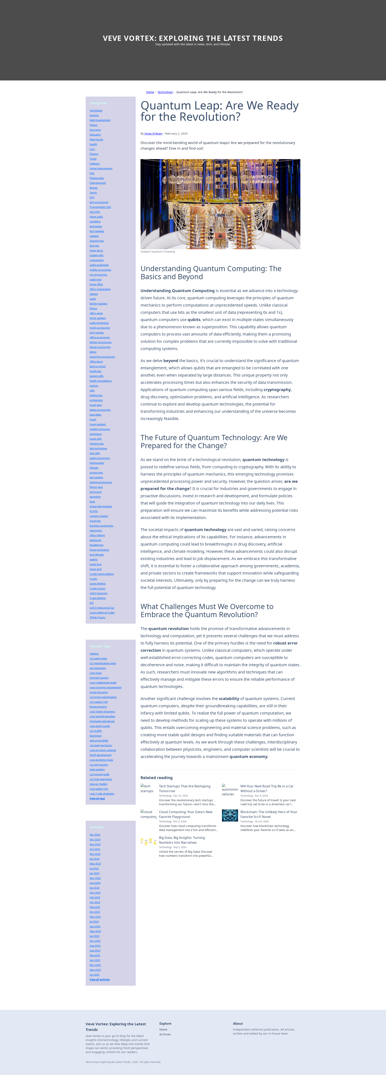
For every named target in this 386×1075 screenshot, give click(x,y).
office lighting (97, 535)
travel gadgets (98, 424)
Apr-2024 (95, 834)
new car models (98, 784)
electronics (96, 530)
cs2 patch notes (98, 658)
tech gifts (95, 453)
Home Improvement (101, 168)
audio (93, 299)
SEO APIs (95, 212)
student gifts (97, 255)
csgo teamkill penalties (102, 716)
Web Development (100, 120)
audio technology (99, 323)
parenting (95, 496)
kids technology (98, 448)
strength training (99, 678)
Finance (94, 154)
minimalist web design (102, 721)
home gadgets (98, 318)
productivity (96, 400)
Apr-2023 (95, 902)
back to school (98, 366)
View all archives (100, 979)
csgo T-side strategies (102, 793)
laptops (94, 294)
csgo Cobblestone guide (103, 682)
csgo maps (96, 673)
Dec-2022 (95, 941)
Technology (165, 92)
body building (97, 769)
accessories (96, 472)
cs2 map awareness (101, 779)
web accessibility (99, 740)
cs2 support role (99, 702)
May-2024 (95, 931)
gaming (94, 385)
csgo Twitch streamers (102, 711)
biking (93, 352)
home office (96, 284)
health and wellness (101, 381)
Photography (97, 178)
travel (93, 419)
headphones (97, 545)
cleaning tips (97, 241)
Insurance (95, 130)
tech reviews (97, 332)
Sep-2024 (95, 926)
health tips (95, 371)
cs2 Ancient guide (99, 774)
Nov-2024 (95, 844)
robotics (94, 653)
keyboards (95, 540)
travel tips (95, 521)
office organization (100, 289)
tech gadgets (97, 231)
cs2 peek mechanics (101, 745)
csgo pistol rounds (100, 726)
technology (96, 226)
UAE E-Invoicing (98, 593)
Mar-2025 (95, 965)
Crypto (93, 579)
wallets (94, 559)
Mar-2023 (95, 878)
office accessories (100, 337)
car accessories (98, 274)
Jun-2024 (95, 888)
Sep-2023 (95, 950)
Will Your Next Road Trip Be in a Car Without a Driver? (267, 788)
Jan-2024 (95, 859)
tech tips (94, 245)
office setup (96, 313)
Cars (92, 149)
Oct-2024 (95, 849)
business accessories (101, 525)
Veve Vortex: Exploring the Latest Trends (193, 38)
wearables (95, 414)
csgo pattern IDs (99, 789)
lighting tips (96, 395)
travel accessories (100, 328)
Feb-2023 (95, 907)
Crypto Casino (97, 588)
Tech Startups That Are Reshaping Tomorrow (184, 788)
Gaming (94, 115)
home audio (96, 216)
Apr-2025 (95, 960)
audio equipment (99, 265)
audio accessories (100, 458)
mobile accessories (100, 270)
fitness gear (96, 487)
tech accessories (99, 202)
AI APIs (94, 511)
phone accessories (100, 347)
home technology (99, 550)
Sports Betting (98, 583)
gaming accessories (101, 482)
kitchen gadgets (98, 303)
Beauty (94, 187)
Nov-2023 (95, 854)
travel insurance (99, 692)
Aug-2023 (95, 945)
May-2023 (95, 863)
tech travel (96, 492)
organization (97, 260)
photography (97, 463)
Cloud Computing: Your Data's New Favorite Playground (186, 814)
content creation (99, 516)
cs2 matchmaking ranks (103, 663)
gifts (92, 390)
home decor (96, 250)
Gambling (95, 221)
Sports (93, 192)
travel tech (96, 564)
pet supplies (96, 477)
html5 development (100, 755)
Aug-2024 (95, 883)
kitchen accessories (101, 342)
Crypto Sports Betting (102, 574)
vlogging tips (97, 443)
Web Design (96, 139)
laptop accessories (100, 410)
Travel (93, 159)
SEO (92, 197)
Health (93, 144)
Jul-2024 (94, 921)
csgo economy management (105, 687)
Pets (92, 173)
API (91, 603)
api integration (98, 668)
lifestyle (94, 468)
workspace (96, 434)
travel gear (96, 405)
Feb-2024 (95, 897)
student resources (100, 429)
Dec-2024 (95, 839)
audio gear (96, 279)
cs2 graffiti (96, 731)
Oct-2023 (95, 912)
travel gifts (96, 439)
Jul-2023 (94, 868)
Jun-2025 (95, 974)
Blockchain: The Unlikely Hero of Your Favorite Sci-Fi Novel (268, 814)
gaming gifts (97, 376)
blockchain (96, 735)
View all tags (97, 798)
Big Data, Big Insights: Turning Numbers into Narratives (182, 840)
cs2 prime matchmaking (103, 697)
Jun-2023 (95, 936)
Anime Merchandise (101, 506)
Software (95, 163)
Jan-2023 (95, 873)
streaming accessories (102, 356)
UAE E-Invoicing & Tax (102, 608)
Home (150, 92)
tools (92, 501)
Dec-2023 (95, 892)
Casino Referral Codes (102, 612)
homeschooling (98, 706)
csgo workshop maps (101, 760)
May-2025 (95, 970)
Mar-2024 (95, 916)
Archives (165, 1034)
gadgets (94, 236)
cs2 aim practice (99, 764)
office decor (96, 361)
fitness (93, 308)
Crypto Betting (98, 598)
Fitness (94, 125)
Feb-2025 (95, 955)
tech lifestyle (97, 554)
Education (95, 134)
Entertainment (98, 183)
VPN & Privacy (97, 617)
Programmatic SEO (100, 207)
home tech (96, 569)
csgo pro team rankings (103, 750)
